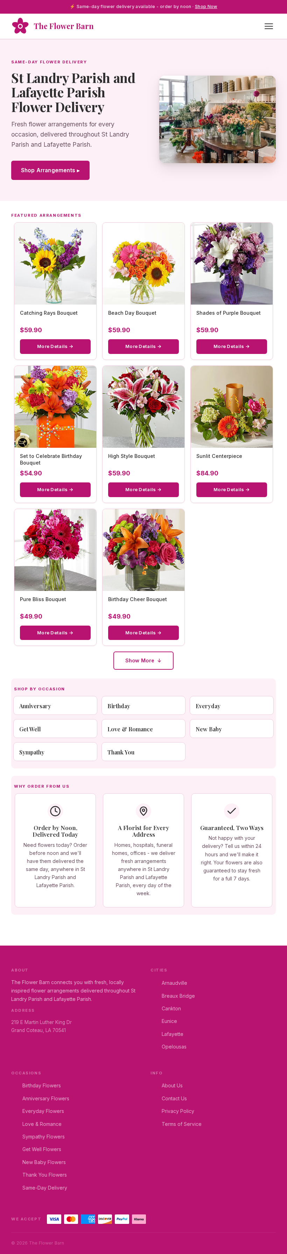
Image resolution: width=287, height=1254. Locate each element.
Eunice (169, 1021)
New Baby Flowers (44, 1162)
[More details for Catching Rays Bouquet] (55, 264)
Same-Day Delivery (44, 1188)
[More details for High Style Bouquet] (143, 407)
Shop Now (206, 6)
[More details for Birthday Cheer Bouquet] (143, 550)
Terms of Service (182, 1124)
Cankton (171, 1008)
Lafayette (172, 1034)
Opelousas (174, 1047)
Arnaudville (174, 983)
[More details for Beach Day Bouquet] (143, 264)
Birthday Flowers (41, 1085)
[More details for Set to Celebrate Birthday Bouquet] (55, 407)
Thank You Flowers (44, 1175)
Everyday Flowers (43, 1111)
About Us (172, 1085)
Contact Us (174, 1098)
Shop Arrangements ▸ (50, 170)
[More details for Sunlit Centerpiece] (232, 407)
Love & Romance (42, 1124)
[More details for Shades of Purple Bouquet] (232, 264)
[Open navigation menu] (269, 26)
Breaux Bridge (178, 996)
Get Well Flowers (41, 1149)
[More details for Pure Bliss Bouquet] (55, 550)
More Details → (55, 346)
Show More (140, 660)
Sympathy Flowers (43, 1137)
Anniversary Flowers (45, 1098)
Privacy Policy (178, 1111)
